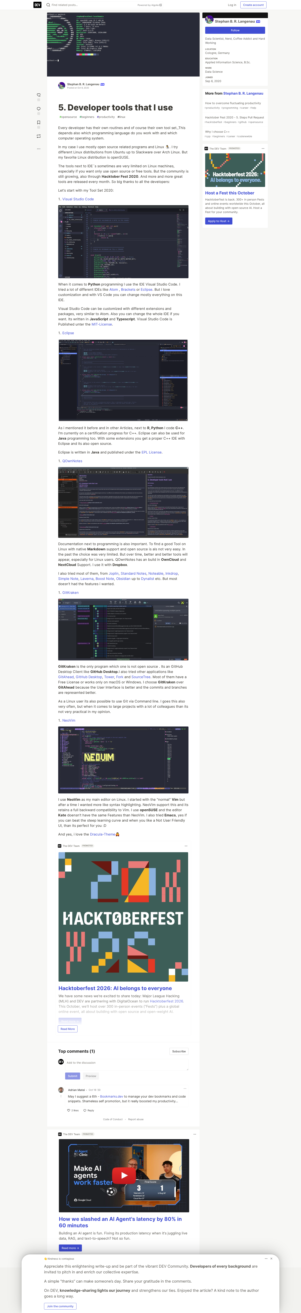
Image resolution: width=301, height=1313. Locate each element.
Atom (113, 289)
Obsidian (123, 579)
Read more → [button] (70, 1248)
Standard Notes (133, 573)
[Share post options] (38, 148)
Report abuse (136, 1119)
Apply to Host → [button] (219, 221)
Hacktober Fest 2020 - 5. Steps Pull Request (234, 119)
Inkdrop (171, 573)
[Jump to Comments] (38, 110)
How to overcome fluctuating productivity (232, 105)
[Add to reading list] (38, 124)
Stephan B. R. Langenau (83, 84)
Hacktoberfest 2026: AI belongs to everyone (115, 988)
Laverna (87, 579)
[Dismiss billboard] (271, 1258)
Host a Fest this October (229, 192)
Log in (232, 5)
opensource (68, 117)
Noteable (155, 573)
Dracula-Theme (102, 834)
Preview (91, 1076)
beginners (87, 117)
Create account (253, 5)
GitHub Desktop (89, 677)
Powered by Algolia (148, 5)
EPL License (152, 452)
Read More (68, 1029)
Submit (72, 1076)
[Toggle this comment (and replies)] (61, 1096)
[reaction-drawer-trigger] (38, 96)
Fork (119, 677)
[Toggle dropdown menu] (186, 846)
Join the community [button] (60, 1306)
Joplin (114, 573)
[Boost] (38, 136)
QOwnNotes (72, 461)
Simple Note (68, 579)
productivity (106, 117)
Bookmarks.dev (111, 1096)
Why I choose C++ (228, 134)
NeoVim (68, 720)
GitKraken (70, 593)
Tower (109, 677)
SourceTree (141, 677)
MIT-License (102, 324)
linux (121, 117)
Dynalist (147, 579)
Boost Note (105, 579)
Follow (235, 30)
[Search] (48, 5)
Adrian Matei (76, 1090)
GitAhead (66, 677)
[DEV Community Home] (37, 4)
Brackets (128, 289)
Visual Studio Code (78, 199)
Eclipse (146, 289)
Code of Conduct (113, 1119)
